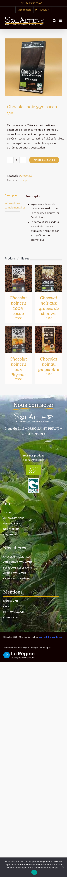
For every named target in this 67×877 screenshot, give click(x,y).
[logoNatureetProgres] (33, 479)
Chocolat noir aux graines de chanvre (49, 305)
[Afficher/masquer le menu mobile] (60, 20)
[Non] (63, 867)
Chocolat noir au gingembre (48, 364)
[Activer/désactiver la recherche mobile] (54, 20)
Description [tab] (11, 195)
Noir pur (25, 180)
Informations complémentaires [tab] (12, 205)
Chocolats (26, 175)
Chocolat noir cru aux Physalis (18, 366)
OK (34, 872)
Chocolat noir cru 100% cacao (18, 305)
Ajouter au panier (44, 160)
